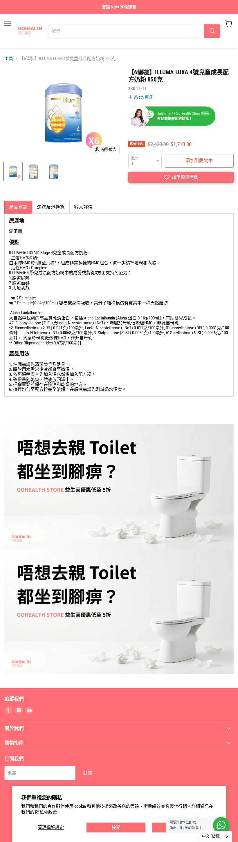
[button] (181, 177)
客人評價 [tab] (83, 207)
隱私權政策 (46, 812)
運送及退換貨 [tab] (51, 207)
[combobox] (215, 836)
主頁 (8, 58)
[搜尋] (212, 31)
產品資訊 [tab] (18, 207)
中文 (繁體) (211, 836)
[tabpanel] (119, 305)
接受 (116, 827)
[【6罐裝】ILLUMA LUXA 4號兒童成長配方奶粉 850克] (13, 171)
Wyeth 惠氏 (143, 97)
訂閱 (87, 773)
